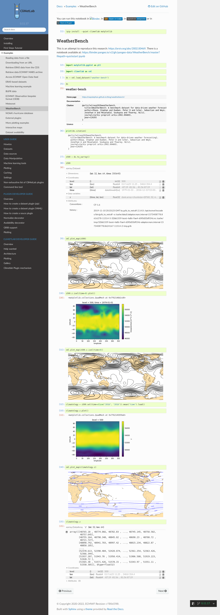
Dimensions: (73, 173)
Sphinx (72, 609)
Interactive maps (14, 127)
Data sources (10, 154)
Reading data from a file (17, 58)
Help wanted (10, 249)
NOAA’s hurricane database (19, 113)
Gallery (7, 263)
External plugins (13, 118)
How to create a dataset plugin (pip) (21, 203)
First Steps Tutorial (13, 48)
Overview (8, 38)
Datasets (8, 149)
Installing (8, 43)
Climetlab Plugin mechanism (17, 268)
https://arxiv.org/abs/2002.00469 (127, 48)
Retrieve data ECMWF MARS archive (24, 72)
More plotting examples (17, 123)
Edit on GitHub (159, 6)
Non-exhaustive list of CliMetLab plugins (24, 182)
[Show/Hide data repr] (164, 181)
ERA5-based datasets (16, 82)
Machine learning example (18, 86)
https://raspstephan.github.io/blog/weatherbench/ (103, 97)
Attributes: (72, 201)
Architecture (10, 254)
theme (88, 609)
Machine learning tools (15, 163)
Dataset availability (15, 132)
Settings (8, 177)
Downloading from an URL (19, 62)
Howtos (8, 144)
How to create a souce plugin (18, 213)
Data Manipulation (13, 158)
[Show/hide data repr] (67, 547)
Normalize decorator (14, 218)
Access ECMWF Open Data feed (22, 77)
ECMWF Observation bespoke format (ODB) (21, 97)
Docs (59, 6)
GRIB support (10, 227)
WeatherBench (13, 108)
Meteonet (10, 104)
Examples (8, 53)
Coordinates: (73, 178)
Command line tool (13, 187)
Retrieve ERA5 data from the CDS (22, 67)
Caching (8, 173)
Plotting (7, 168)
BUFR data (11, 91)
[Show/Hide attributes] (160, 181)
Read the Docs (115, 609)
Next (161, 591)
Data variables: (74, 194)
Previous (66, 591)
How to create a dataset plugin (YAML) (23, 208)
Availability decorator (14, 223)
